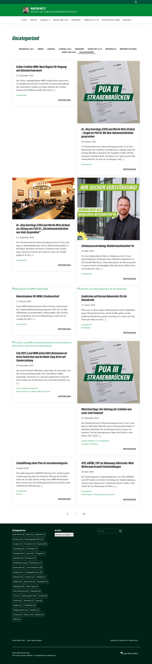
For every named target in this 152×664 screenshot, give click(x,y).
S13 (16, 596)
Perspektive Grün (128, 49)
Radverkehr (18, 586)
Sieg (39, 600)
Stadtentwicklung (101, 494)
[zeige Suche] (136, 2)
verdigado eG (51, 655)
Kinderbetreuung (20, 563)
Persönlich (110, 49)
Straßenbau (94, 444)
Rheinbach (36, 591)
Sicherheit (28, 600)
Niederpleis (42, 582)
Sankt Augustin (87, 494)
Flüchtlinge (18, 549)
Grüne (41, 49)
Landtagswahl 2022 (33, 572)
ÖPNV (16, 619)
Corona (19, 494)
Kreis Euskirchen (23, 391)
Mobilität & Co (95, 49)
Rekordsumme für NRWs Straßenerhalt (37, 296)
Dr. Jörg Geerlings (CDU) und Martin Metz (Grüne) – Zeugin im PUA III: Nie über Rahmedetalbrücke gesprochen (108, 132)
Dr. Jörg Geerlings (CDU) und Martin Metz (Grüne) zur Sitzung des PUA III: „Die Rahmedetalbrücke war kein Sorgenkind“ (43, 228)
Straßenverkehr (20, 610)
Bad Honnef (18, 534)
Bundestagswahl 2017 (34, 539)
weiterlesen (64, 100)
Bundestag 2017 (26, 49)
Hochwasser (30, 558)
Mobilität (41, 577)
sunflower (29, 655)
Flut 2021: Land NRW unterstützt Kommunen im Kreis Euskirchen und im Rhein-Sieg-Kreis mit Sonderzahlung (41, 356)
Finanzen (41, 544)
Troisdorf (34, 610)
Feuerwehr (29, 544)
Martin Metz (38, 8)
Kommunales (18, 567)
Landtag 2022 (65, 49)
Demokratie (86, 328)
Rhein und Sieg (69, 52)
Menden (29, 577)
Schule (17, 600)
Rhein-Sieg (32, 586)
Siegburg (17, 605)
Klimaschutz (36, 563)
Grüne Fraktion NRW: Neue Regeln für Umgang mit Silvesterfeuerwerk (41, 68)
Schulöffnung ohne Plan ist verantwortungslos (42, 463)
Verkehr (28, 615)
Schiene (43, 596)
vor (83, 514)
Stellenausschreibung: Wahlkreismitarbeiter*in (107, 246)
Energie (17, 544)
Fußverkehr (32, 549)
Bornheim (40, 534)
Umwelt (17, 615)
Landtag (51, 49)
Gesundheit (18, 553)
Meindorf (79, 49)
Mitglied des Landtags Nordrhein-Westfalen (54, 11)
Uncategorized (86, 52)
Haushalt (17, 558)
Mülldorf (17, 582)
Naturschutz (29, 582)
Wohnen (112, 494)
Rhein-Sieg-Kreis (44, 391)
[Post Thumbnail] (108, 92)
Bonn (29, 534)
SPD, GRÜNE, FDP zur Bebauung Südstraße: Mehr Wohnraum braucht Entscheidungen (107, 464)
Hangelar (40, 553)
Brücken (17, 539)
